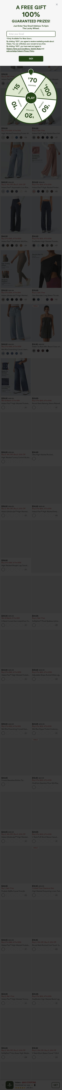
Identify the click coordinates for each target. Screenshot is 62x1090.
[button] (31, 98)
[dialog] (31, 545)
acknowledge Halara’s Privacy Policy (20, 51)
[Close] (57, 4)
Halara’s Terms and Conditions (18, 49)
